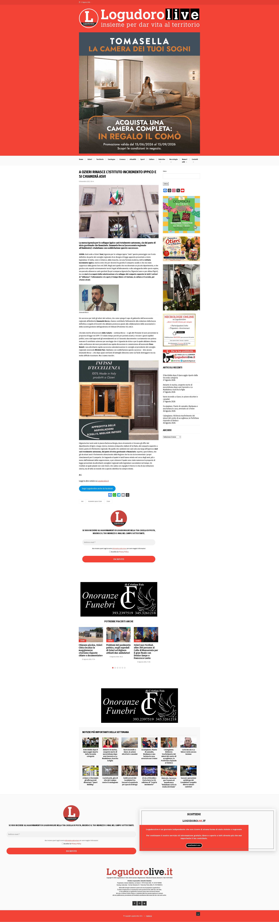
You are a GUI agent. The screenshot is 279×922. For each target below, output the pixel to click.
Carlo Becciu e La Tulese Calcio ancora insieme (188, 752)
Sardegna (111, 159)
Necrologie (173, 159)
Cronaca (122, 159)
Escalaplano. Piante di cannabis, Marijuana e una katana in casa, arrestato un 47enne (180, 407)
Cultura (151, 159)
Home (81, 159)
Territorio (100, 159)
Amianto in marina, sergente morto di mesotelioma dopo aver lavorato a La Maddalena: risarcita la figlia (178, 387)
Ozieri (90, 159)
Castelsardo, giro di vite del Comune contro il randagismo (110, 780)
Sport (142, 159)
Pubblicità (149, 916)
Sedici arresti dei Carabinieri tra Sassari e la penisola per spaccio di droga (130, 781)
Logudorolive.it (103, 481)
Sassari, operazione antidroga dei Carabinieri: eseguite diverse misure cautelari (188, 782)
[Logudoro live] (139, 19)
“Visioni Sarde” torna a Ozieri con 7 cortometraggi (146, 648)
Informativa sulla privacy (119, 548)
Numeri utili (184, 160)
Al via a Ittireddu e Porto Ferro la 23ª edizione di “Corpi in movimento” (149, 781)
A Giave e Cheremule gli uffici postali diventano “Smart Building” (90, 781)
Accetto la (119, 552)
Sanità (83, 641)
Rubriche (162, 159)
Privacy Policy (123, 552)
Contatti (195, 159)
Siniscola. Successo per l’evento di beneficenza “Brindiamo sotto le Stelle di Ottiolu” (168, 782)
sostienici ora (194, 845)
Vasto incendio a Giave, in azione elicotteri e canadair (180, 398)
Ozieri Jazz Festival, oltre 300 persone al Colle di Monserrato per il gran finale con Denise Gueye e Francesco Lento (119, 651)
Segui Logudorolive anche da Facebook (97, 488)
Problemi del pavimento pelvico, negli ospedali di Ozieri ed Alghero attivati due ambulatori (91, 649)
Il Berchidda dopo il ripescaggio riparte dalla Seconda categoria (180, 376)
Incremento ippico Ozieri (95, 501)
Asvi (82, 501)
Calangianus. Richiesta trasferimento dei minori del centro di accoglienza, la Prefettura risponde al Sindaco (181, 418)
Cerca (164, 171)
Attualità (133, 159)
